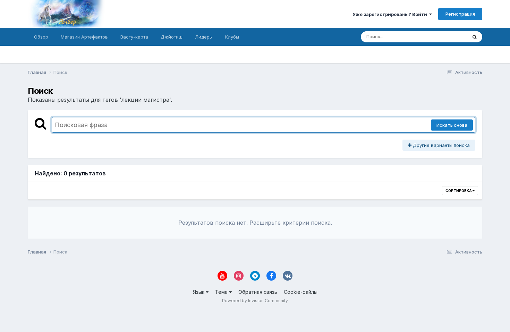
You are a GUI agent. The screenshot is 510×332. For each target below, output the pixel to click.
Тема (222, 292)
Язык (199, 292)
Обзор (41, 37)
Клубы (232, 37)
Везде (451, 36)
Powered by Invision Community (255, 300)
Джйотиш (171, 37)
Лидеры (204, 37)
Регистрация (460, 14)
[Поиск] (474, 36)
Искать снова (451, 125)
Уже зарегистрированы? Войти (390, 14)
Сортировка (459, 191)
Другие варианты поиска (440, 145)
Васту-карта (134, 37)
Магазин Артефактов (84, 37)
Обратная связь (257, 292)
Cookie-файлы (300, 292)
